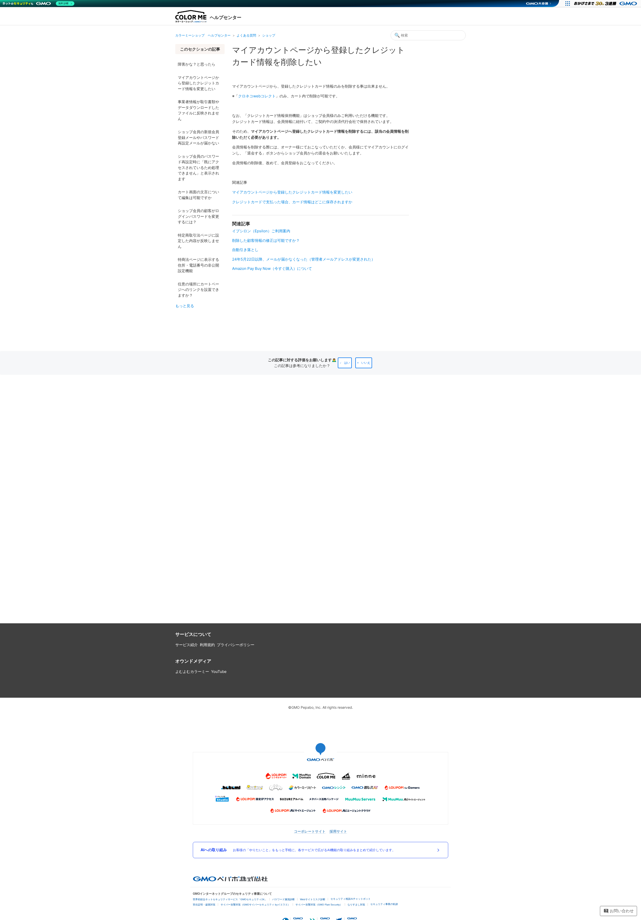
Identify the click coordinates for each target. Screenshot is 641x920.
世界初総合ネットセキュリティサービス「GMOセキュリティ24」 (230, 899)
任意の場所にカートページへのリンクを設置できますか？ (198, 290)
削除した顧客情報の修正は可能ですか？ (266, 240)
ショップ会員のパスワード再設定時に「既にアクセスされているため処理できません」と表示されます (198, 167)
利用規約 (207, 644)
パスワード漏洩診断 (283, 899)
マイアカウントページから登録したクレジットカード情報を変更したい (198, 83)
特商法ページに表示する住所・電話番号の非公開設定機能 (198, 265)
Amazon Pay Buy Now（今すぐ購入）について (272, 268)
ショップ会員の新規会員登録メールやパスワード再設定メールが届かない (198, 137)
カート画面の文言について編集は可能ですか (198, 195)
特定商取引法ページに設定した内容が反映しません (198, 241)
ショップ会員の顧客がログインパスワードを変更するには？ (198, 216)
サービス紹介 (186, 644)
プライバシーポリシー (235, 644)
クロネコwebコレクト (257, 96)
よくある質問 (246, 35)
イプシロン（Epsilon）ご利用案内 (261, 231)
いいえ (365, 362)
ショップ (268, 35)
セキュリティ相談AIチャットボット (351, 898)
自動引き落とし (245, 249)
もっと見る (184, 305)
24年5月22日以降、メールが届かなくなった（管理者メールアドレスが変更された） (303, 259)
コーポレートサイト (310, 831)
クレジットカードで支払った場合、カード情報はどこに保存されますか (292, 202)
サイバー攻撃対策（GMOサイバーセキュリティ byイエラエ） (255, 904)
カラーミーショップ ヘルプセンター (203, 35)
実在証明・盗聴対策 (204, 904)
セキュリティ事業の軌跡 (384, 904)
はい (347, 362)
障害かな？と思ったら (196, 64)
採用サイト (338, 831)
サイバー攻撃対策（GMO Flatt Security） (318, 904)
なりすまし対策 (356, 904)
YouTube (219, 671)
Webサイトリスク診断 (312, 899)
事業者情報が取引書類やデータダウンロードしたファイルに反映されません (198, 110)
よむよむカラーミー (192, 671)
